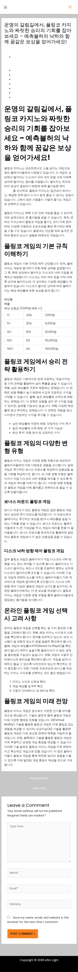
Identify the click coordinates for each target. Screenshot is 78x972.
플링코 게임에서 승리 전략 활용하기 (35, 75)
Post (36, 48)
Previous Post (39, 778)
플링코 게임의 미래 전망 (27, 97)
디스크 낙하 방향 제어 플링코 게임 (34, 88)
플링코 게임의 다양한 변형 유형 (32, 79)
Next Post (39, 788)
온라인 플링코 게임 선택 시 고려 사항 (35, 93)
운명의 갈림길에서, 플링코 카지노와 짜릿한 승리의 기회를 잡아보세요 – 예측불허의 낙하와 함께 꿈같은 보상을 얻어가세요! (42, 61)
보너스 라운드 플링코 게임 (29, 84)
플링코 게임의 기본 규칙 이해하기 (33, 70)
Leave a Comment (17, 48)
